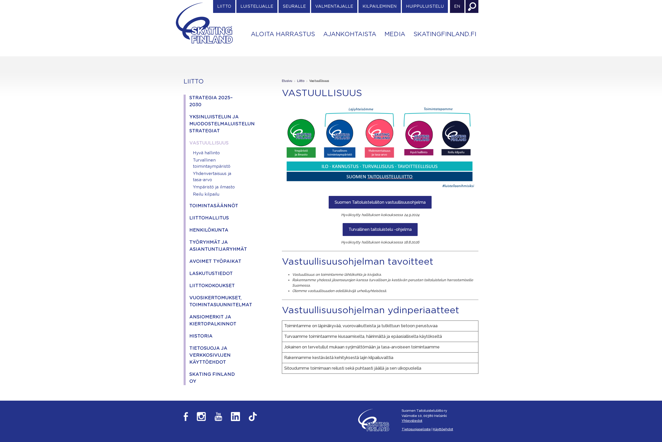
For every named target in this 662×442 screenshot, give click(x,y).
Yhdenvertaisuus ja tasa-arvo (212, 177)
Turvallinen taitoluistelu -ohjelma (380, 229)
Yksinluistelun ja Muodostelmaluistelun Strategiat (215, 124)
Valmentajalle (334, 6)
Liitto (224, 6)
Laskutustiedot (211, 273)
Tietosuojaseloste (416, 429)
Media (395, 34)
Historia (201, 336)
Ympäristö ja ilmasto (214, 187)
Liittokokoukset (212, 286)
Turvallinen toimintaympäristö (211, 163)
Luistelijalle (256, 6)
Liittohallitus (209, 218)
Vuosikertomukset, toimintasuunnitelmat (215, 301)
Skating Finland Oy (212, 378)
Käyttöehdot (443, 429)
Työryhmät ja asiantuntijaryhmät (215, 246)
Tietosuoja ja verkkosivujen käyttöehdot (210, 355)
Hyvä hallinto (206, 153)
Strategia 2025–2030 (211, 101)
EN (457, 6)
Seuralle (294, 6)
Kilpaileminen (380, 6)
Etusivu (287, 81)
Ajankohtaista (349, 34)
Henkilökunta (208, 230)
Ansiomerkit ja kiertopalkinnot (212, 320)
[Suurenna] (471, 111)
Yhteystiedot (412, 421)
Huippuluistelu (425, 6)
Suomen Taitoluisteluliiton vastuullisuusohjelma (380, 202)
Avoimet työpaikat (215, 261)
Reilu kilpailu (206, 194)
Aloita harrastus (283, 34)
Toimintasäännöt (213, 206)
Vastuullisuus (209, 143)
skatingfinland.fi (444, 34)
